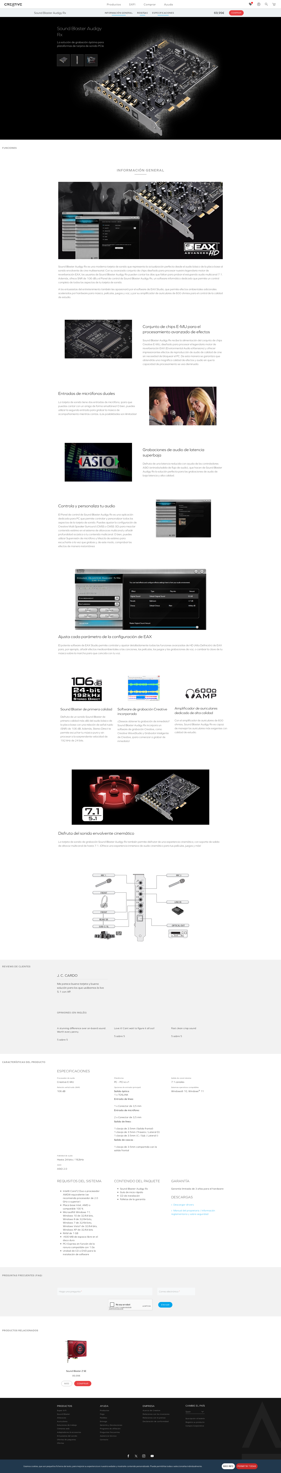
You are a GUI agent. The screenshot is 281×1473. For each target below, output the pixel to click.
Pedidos (103, 1418)
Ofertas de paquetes (66, 1440)
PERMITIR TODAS (247, 1466)
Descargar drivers (183, 1204)
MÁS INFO (228, 1466)
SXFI (132, 4)
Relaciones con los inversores (156, 1414)
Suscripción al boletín (195, 1419)
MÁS (66, 1383)
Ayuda (168, 4)
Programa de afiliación (110, 1429)
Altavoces (61, 1418)
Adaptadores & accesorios (69, 1432)
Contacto (104, 1440)
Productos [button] (114, 4)
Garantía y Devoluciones (111, 1425)
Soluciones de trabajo (67, 1425)
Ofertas (60, 1443)
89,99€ (76, 1375)
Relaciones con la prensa (154, 1418)
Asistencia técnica (108, 1436)
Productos (104, 1410)
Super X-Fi (62, 1410)
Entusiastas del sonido (67, 1436)
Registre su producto (195, 1422)
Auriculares (62, 1421)
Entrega (103, 1421)
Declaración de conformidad (156, 1421)
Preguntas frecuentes (110, 1432)
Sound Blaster (63, 1414)
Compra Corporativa (195, 1426)
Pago (102, 1414)
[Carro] (274, 4)
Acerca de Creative (151, 1410)
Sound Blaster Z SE (76, 1371)
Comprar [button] (150, 4)
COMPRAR (82, 1383)
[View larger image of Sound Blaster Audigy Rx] (63, 60)
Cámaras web (63, 1429)
